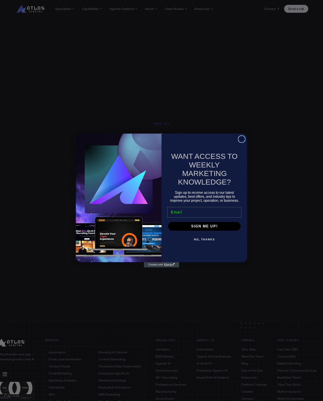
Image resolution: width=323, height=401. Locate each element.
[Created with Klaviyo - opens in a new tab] (161, 264)
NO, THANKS (204, 239)
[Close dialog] (241, 139)
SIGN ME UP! (204, 226)
